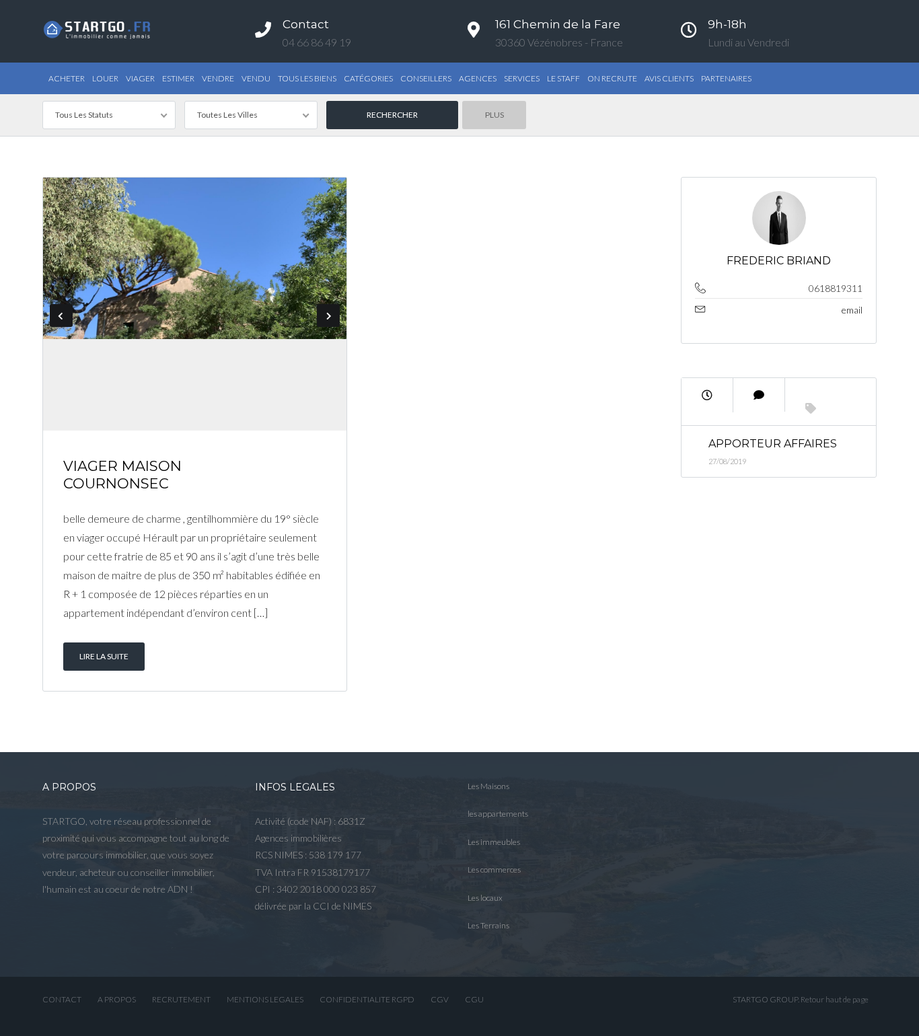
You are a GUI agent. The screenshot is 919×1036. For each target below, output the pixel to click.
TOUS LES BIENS (307, 78)
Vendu (256, 78)
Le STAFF (563, 78)
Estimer (178, 78)
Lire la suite (103, 656)
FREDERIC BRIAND (779, 260)
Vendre (218, 78)
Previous (61, 315)
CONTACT (61, 999)
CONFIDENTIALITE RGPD (367, 999)
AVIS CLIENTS (669, 78)
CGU (474, 999)
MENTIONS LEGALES (265, 999)
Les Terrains (488, 925)
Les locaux (485, 898)
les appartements (498, 814)
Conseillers (425, 78)
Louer (105, 78)
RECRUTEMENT (181, 999)
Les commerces (494, 869)
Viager (140, 78)
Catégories (368, 78)
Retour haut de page (835, 999)
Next (328, 315)
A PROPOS (117, 999)
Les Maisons (488, 786)
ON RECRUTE (612, 78)
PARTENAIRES (726, 78)
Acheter (66, 78)
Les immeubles (494, 842)
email (852, 310)
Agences (478, 78)
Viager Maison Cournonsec (122, 474)
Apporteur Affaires (772, 443)
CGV (440, 999)
